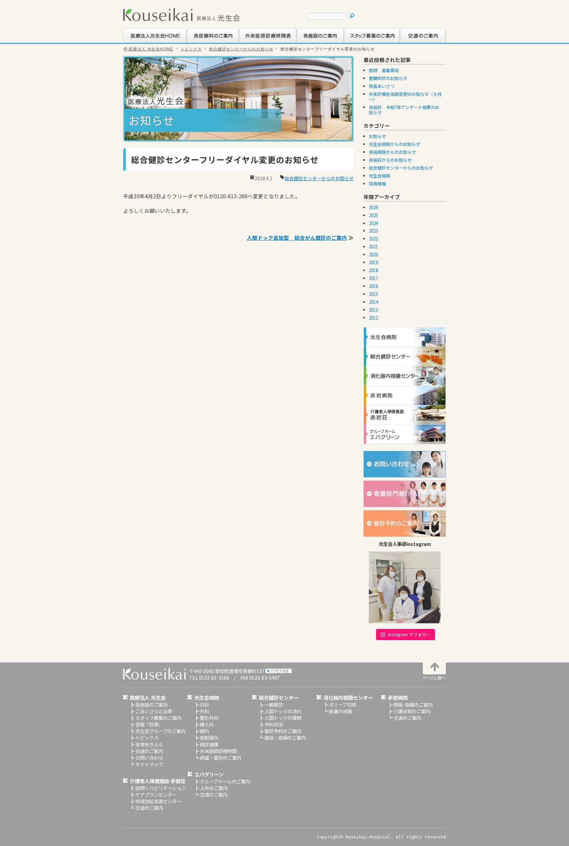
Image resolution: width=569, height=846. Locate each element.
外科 (204, 711)
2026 (373, 207)
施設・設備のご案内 (285, 737)
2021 (373, 246)
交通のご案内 (414, 42)
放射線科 (209, 737)
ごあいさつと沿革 (153, 711)
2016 (373, 286)
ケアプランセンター (156, 794)
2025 (373, 215)
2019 (373, 262)
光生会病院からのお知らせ (394, 144)
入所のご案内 (214, 787)
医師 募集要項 (384, 70)
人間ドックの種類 (282, 717)
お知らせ (377, 136)
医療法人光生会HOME (146, 42)
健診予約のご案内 (282, 730)
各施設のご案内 (313, 42)
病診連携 (209, 744)
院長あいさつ (381, 86)
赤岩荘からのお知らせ (390, 160)
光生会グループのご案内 (160, 730)
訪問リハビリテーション (160, 787)
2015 (373, 294)
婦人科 (207, 724)
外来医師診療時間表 (260, 42)
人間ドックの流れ (282, 711)
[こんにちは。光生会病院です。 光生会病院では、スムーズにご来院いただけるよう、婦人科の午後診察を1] (405, 587)
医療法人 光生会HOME (150, 49)
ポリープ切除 (342, 704)
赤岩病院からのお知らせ (392, 152)
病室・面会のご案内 (220, 757)
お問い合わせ (149, 757)
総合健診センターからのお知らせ (241, 49)
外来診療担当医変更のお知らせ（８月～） (405, 96)
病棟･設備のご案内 (413, 704)
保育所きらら (149, 744)
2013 (373, 310)
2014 (373, 302)
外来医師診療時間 (218, 750)
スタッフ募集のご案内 (367, 42)
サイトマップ (149, 764)
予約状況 (273, 724)
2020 (373, 254)
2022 (373, 239)
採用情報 (377, 184)
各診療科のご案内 (205, 42)
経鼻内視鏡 (340, 711)
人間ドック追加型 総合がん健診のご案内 (297, 237)
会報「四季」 (149, 724)
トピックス (191, 49)
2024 (373, 223)
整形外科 (209, 717)
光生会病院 (379, 176)
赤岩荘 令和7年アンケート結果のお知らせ (404, 110)
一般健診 (273, 704)
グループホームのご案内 (225, 781)
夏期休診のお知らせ (388, 78)
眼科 (204, 730)
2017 (373, 278)
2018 (373, 270)
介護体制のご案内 (411, 711)
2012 (373, 318)
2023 (373, 231)
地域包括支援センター (158, 801)
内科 (204, 704)
